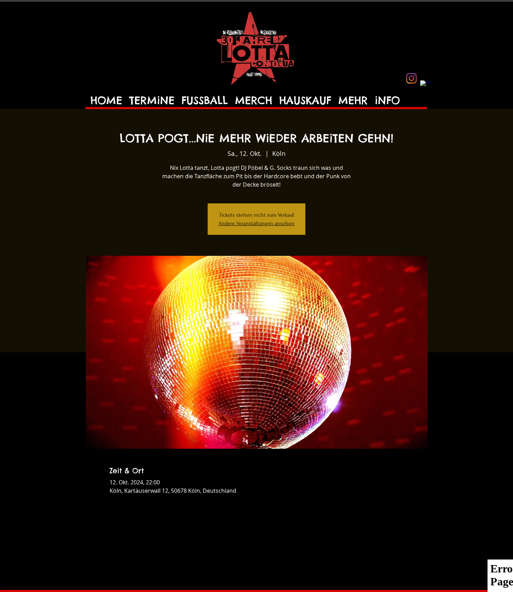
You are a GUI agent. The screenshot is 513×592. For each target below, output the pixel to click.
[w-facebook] (425, 85)
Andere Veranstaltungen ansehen (256, 223)
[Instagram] (411, 78)
